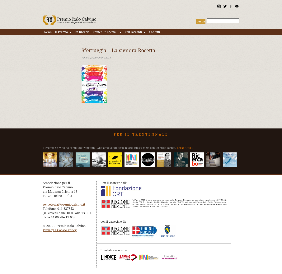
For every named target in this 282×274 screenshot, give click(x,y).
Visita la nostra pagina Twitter (224, 7)
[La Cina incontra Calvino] (99, 165)
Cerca (200, 21)
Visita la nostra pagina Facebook (230, 7)
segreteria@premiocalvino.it (64, 204)
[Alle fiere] (213, 165)
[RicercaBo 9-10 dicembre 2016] (197, 165)
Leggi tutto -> (185, 147)
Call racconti (133, 32)
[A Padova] (115, 165)
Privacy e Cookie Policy (60, 230)
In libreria (82, 32)
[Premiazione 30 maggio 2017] (50, 165)
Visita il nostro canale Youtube (236, 7)
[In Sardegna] (83, 165)
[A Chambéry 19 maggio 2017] (148, 165)
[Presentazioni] (66, 165)
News (48, 32)
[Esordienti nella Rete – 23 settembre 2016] (230, 165)
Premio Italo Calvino (69, 18)
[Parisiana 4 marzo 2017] (181, 165)
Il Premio (61, 32)
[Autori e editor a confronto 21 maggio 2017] (132, 165)
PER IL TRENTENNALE (141, 134)
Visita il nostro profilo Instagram (218, 7)
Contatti (154, 32)
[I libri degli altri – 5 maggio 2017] (164, 165)
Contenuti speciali (105, 32)
